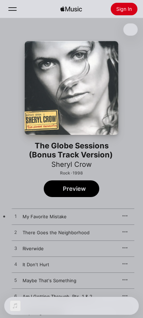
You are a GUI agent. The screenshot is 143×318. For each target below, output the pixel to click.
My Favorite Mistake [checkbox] (45, 216)
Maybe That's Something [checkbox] (49, 280)
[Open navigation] (12, 9)
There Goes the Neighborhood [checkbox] (56, 232)
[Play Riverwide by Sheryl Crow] (16, 248)
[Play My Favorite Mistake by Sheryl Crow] (16, 216)
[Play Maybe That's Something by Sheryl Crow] (16, 280)
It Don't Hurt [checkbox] (36, 264)
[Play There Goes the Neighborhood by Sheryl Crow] (16, 232)
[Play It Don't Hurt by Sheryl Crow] (16, 264)
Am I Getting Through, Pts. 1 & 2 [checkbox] (57, 296)
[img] (71, 9)
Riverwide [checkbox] (33, 248)
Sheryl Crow (71, 164)
